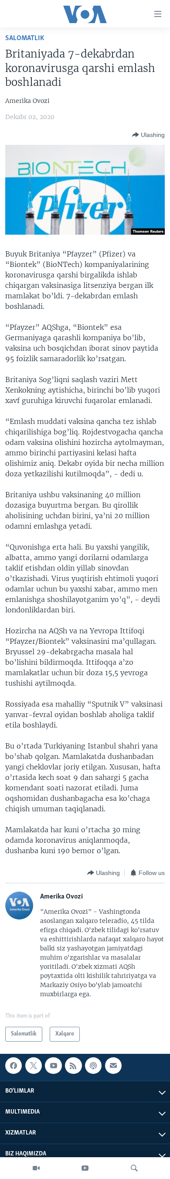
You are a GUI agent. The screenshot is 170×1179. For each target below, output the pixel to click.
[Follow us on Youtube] (53, 1065)
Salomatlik (24, 38)
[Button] (148, 135)
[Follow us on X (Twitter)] (33, 1065)
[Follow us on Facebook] (13, 1065)
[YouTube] (85, 1168)
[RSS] (73, 1065)
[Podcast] (93, 1065)
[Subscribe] (113, 1065)
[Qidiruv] (134, 1168)
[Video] (36, 1168)
